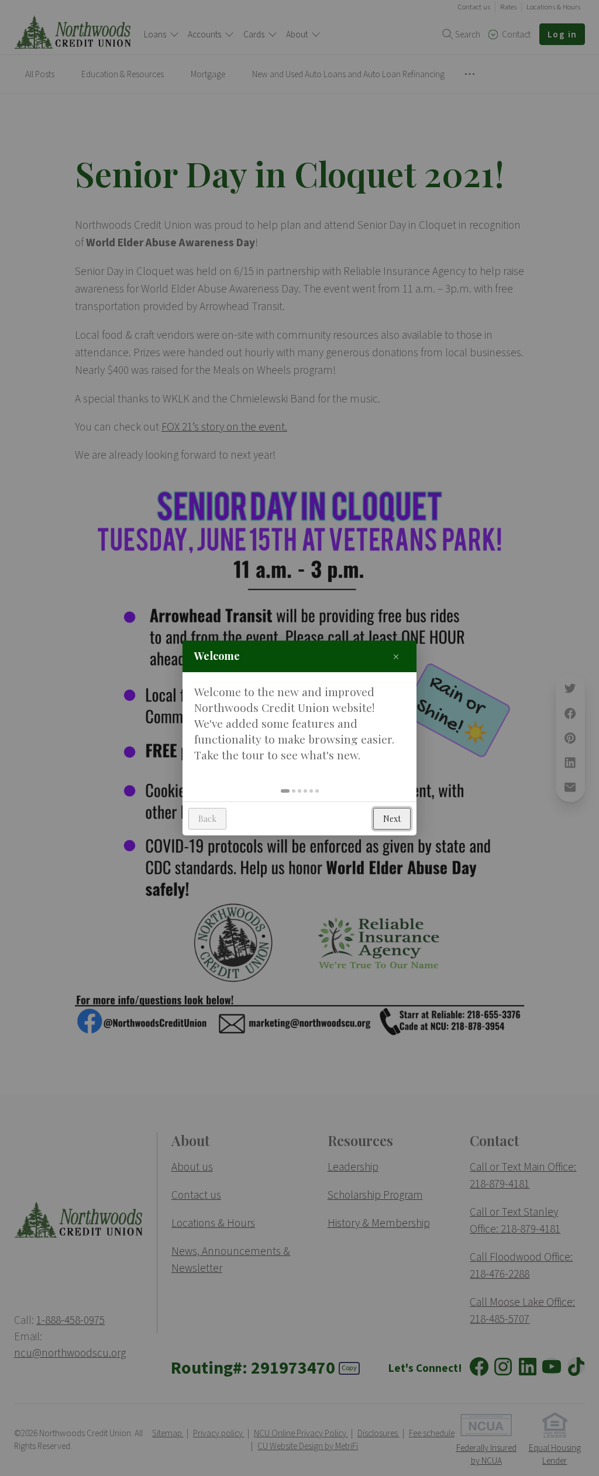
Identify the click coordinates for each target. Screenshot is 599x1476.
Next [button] (392, 818)
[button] (285, 791)
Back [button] (207, 818)
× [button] (396, 656)
